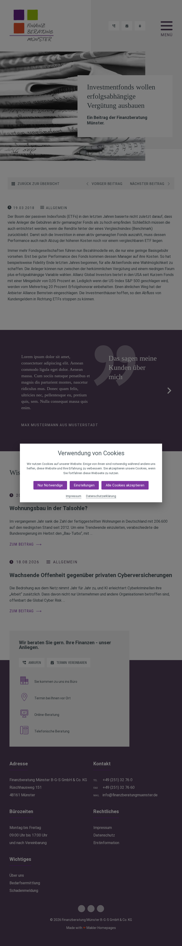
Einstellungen (84, 485)
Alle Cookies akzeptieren (125, 485)
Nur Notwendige (50, 485)
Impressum (73, 496)
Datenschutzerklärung (101, 496)
